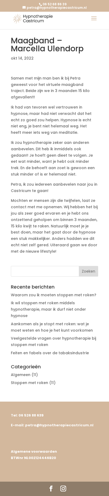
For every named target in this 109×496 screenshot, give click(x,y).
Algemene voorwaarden (34, 451)
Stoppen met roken (29, 382)
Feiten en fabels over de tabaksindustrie (50, 353)
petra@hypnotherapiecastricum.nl (59, 425)
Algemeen (20, 374)
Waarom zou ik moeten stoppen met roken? (53, 295)
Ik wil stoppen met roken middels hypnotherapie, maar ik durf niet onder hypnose (48, 309)
